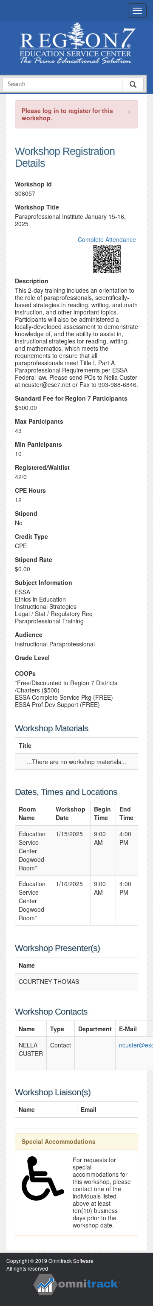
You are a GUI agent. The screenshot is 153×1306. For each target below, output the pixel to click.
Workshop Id (33, 184)
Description (31, 281)
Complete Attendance (107, 239)
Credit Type (31, 536)
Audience (28, 634)
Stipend (26, 513)
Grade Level (32, 657)
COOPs (25, 673)
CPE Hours (30, 490)
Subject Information (43, 582)
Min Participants (38, 444)
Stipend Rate (33, 559)
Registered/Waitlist (42, 467)
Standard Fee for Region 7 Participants (71, 398)
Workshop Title (37, 207)
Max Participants (39, 421)
